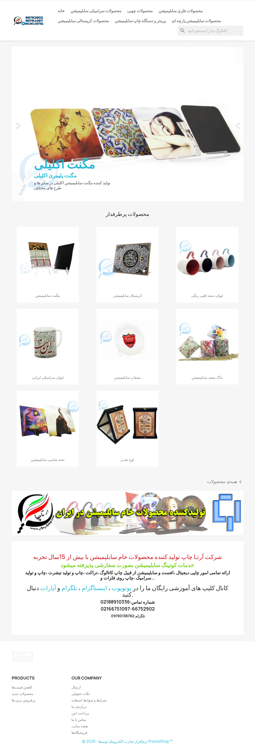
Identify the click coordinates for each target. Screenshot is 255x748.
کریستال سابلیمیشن (127, 146)
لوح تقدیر (127, 310)
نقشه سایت (79, 576)
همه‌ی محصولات (225, 332)
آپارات (48, 438)
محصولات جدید (22, 544)
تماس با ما (78, 570)
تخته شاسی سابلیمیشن (47, 310)
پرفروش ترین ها (23, 550)
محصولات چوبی (140, 10)
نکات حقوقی (80, 544)
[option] (127, 49)
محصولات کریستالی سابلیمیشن (83, 20)
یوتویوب (121, 438)
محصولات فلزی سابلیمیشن (181, 10)
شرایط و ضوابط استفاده (89, 550)
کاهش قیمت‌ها (22, 537)
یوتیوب (17, 507)
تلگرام (69, 438)
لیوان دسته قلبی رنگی (207, 146)
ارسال (76, 537)
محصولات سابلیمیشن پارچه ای (196, 20)
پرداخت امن (80, 563)
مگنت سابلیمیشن (47, 146)
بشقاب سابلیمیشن (127, 228)
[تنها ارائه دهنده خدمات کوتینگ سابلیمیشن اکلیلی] (127, 363)
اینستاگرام (94, 438)
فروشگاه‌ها (79, 583)
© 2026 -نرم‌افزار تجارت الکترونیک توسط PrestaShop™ (127, 592)
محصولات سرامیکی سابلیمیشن (96, 10)
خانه (61, 10)
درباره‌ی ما (79, 557)
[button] (29, 49)
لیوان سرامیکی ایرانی (48, 228)
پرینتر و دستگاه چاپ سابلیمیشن (140, 20)
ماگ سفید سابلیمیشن (207, 228)
